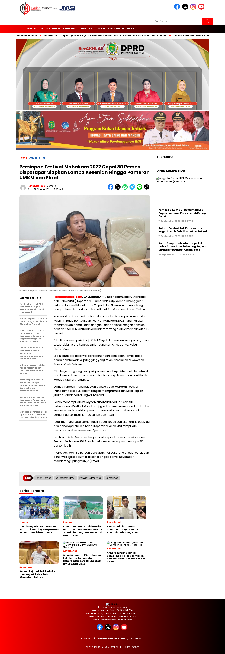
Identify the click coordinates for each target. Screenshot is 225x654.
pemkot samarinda (90, 478)
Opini (130, 28)
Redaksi (86, 638)
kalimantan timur (65, 478)
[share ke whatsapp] (125, 189)
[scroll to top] (215, 648)
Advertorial (116, 28)
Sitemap (136, 638)
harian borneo (36, 185)
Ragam (100, 28)
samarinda (112, 478)
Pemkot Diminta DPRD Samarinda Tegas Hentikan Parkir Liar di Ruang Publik (182, 213)
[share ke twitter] (118, 189)
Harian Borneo (43, 478)
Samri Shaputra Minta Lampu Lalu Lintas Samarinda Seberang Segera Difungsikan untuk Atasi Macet (182, 246)
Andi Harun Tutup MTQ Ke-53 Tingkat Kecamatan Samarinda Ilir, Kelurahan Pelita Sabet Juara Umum (87, 35)
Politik (31, 28)
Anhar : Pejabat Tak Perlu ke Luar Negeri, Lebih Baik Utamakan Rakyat (182, 229)
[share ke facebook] (111, 189)
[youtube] (202, 9)
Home (20, 28)
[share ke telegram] (133, 189)
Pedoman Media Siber (111, 638)
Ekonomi (69, 28)
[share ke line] (140, 189)
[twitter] (185, 9)
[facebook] (177, 9)
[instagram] (194, 9)
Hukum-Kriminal (49, 28)
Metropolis (85, 28)
